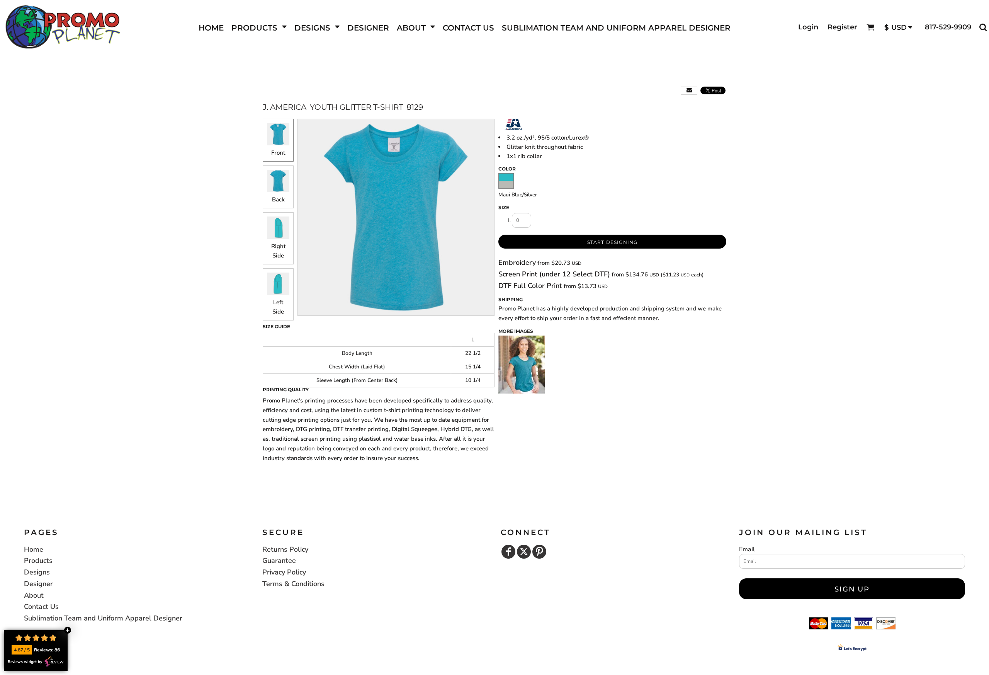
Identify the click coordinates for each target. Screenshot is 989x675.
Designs (37, 572)
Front (278, 153)
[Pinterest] (539, 552)
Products (38, 560)
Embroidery (517, 262)
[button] (259, 27)
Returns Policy (285, 549)
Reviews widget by (25, 662)
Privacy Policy (284, 572)
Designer (38, 583)
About (34, 595)
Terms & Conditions (293, 583)
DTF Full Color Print (530, 285)
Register (842, 27)
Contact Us (41, 606)
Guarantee (279, 560)
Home (33, 549)
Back (278, 199)
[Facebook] (508, 552)
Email (747, 549)
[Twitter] (524, 552)
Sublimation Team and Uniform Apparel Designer (103, 618)
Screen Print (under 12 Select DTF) (554, 274)
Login (808, 27)
